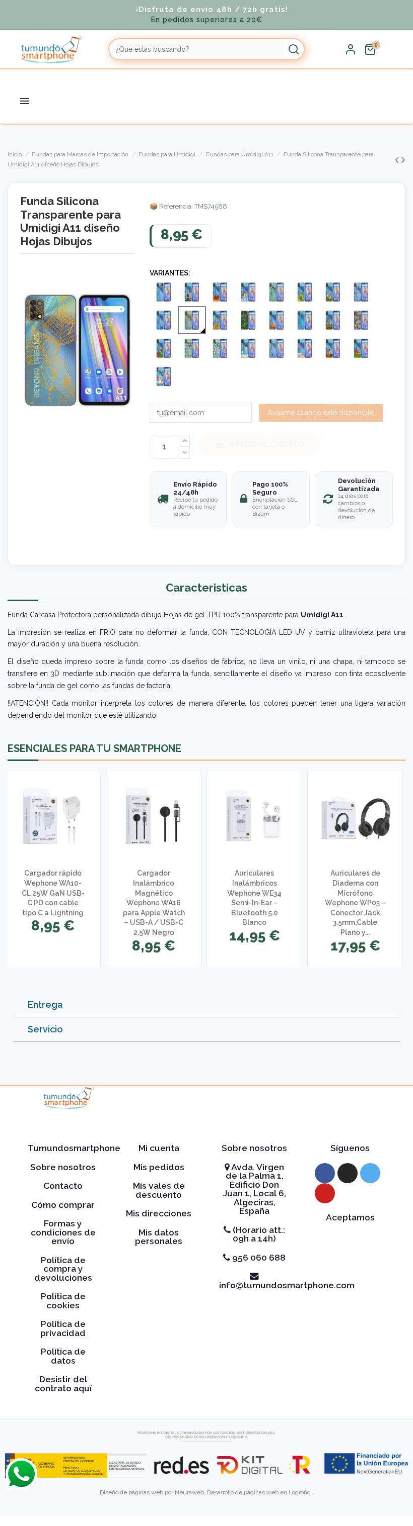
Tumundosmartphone (74, 1148)
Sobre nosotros (63, 1167)
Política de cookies (63, 1300)
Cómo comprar (63, 1205)
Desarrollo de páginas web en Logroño (258, 1492)
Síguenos (350, 1148)
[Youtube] (325, 1193)
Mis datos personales (158, 1237)
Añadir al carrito (266, 444)
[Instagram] (347, 1173)
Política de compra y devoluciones (63, 1269)
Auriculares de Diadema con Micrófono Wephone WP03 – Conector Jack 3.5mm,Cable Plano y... (355, 902)
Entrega (45, 1004)
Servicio (45, 1029)
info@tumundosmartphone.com (287, 1285)
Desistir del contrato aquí (63, 1383)
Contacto (63, 1186)
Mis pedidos (158, 1167)
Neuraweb (189, 1492)
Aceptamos (350, 1217)
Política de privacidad (63, 1328)
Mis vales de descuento (159, 1190)
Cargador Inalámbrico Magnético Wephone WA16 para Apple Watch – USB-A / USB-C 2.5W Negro (154, 902)
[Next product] (403, 159)
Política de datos (63, 1356)
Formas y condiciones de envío (63, 1232)
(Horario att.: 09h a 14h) (258, 1234)
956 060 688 (258, 1258)
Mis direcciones (158, 1213)
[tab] (206, 1005)
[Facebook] (325, 1173)
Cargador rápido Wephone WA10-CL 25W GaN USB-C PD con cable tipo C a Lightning (53, 892)
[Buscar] (294, 49)
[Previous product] (398, 159)
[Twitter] (370, 1173)
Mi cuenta (159, 1148)
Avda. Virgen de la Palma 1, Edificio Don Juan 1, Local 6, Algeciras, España (254, 1189)
